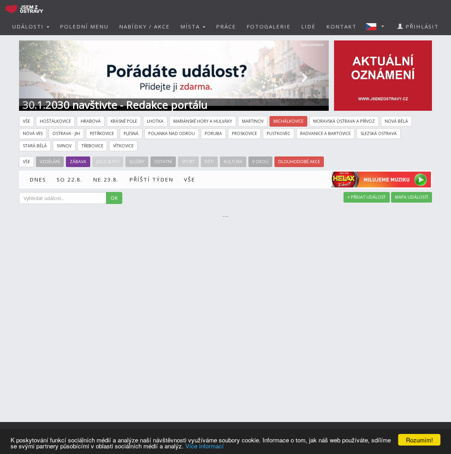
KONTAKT (341, 26)
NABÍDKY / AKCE (144, 26)
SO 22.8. (69, 179)
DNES (38, 179)
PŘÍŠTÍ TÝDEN (151, 179)
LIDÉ (308, 26)
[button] (377, 26)
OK (114, 197)
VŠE (189, 179)
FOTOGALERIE (269, 26)
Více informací (204, 445)
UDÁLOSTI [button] (29, 26)
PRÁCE (226, 26)
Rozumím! (419, 439)
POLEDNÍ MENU (84, 26)
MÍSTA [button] (191, 26)
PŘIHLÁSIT (421, 26)
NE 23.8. (106, 179)
